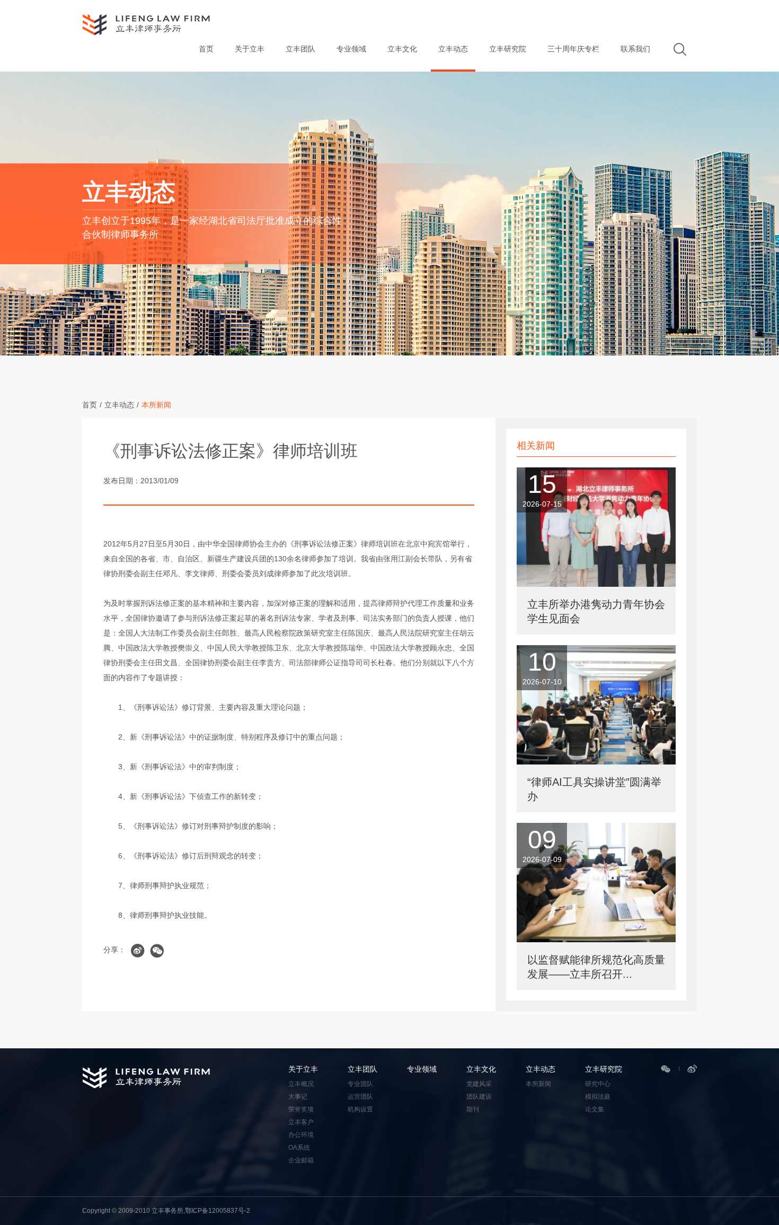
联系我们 (635, 49)
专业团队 (360, 1084)
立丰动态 (453, 49)
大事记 (297, 1096)
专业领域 (351, 49)
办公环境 (301, 1135)
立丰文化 (402, 49)
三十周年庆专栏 (573, 49)
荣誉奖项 (301, 1109)
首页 (206, 49)
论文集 (594, 1109)
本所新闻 (156, 405)
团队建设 (479, 1096)
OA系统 (299, 1147)
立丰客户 (301, 1122)
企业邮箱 (301, 1160)
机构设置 (360, 1109)
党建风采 (479, 1084)
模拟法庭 (597, 1096)
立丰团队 (300, 49)
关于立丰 (249, 49)
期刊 (472, 1109)
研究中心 (597, 1084)
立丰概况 (301, 1084)
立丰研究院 (507, 49)
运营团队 (360, 1096)
